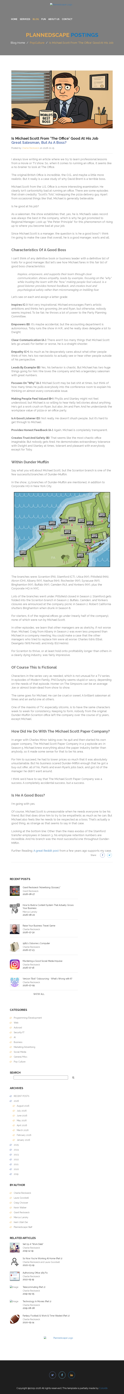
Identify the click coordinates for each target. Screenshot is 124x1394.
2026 (16, 1101)
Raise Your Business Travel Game (39, 925)
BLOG (36, 19)
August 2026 (22, 1106)
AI (14, 1037)
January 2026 (23, 1140)
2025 (16, 1145)
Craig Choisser (20, 1202)
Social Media (19, 1052)
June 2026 (21, 1115)
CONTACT (67, 19)
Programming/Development (27, 1018)
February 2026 (23, 1135)
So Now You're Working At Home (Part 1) (42, 1258)
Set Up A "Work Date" (33, 1244)
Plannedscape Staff (22, 1227)
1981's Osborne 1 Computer (36, 943)
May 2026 (21, 1120)
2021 (15, 1164)
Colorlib (103, 1388)
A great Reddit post (46, 850)
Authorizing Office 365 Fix (35, 1273)
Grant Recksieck (21, 1212)
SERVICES (25, 19)
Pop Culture (19, 1061)
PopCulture (37, 42)
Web (15, 1022)
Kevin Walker (19, 1207)
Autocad (17, 1027)
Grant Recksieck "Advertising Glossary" (41, 887)
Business (17, 1042)
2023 (16, 1154)
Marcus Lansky (20, 1217)
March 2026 (22, 1130)
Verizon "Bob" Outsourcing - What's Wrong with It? (47, 978)
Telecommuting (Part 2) (34, 1287)
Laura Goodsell (21, 1198)
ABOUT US (53, 19)
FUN (43, 19)
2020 (16, 1169)
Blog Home (18, 42)
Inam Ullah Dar (20, 1222)
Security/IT (18, 1032)
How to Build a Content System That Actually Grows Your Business (48, 906)
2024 (16, 1149)
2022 (16, 1159)
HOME (14, 19)
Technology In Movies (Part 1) (37, 1301)
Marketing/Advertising (24, 1047)
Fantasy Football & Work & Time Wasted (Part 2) (46, 1315)
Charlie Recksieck (30, 148)
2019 (15, 1174)
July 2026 (21, 1111)
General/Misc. (20, 1057)
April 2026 (21, 1125)
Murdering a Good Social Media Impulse (42, 961)
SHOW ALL (38, 994)
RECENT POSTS (21, 1096)
